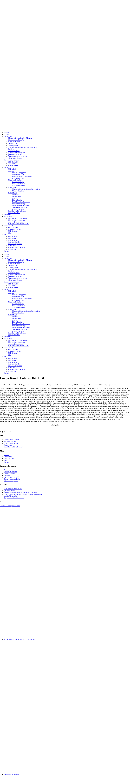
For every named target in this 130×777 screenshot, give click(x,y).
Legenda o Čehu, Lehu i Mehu (22, 176)
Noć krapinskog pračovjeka (21, 205)
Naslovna (7, 132)
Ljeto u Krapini (17, 200)
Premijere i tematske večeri (16, 247)
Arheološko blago (18, 174)
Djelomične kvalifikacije (16, 140)
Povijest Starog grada (19, 173)
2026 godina (12, 163)
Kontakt (6, 251)
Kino (5, 235)
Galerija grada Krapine (11, 160)
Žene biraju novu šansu (15, 222)
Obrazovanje (8, 136)
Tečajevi (11, 149)
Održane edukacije (14, 151)
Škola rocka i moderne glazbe (17, 156)
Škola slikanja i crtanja (15, 154)
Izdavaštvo (7, 214)
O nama (6, 134)
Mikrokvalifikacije (14, 142)
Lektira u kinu (12, 240)
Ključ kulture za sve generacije (18, 218)
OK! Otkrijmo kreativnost (16, 220)
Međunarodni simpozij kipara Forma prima (26, 189)
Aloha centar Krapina (15, 158)
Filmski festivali (13, 245)
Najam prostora (9, 225)
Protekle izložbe (13, 165)
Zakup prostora (13, 227)
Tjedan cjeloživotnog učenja (17, 152)
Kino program (12, 236)
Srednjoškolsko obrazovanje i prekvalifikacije (22, 147)
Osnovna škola (13, 145)
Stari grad (11, 171)
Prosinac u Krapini (18, 209)
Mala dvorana (12, 231)
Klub (9, 233)
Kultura (6, 167)
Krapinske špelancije (18, 204)
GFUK (14, 198)
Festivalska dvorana (14, 229)
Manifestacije (12, 193)
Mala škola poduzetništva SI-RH (18, 224)
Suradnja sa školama (18, 185)
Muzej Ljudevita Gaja (15, 180)
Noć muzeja (16, 194)
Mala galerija (12, 169)
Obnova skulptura (18, 191)
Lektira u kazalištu (14, 213)
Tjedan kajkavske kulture (20, 207)
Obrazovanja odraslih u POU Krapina (20, 138)
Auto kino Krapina (14, 242)
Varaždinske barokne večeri (21, 202)
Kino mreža (12, 238)
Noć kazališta (16, 196)
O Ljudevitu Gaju (18, 182)
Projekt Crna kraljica (18, 178)
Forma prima (12, 187)
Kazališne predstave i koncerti (17, 211)
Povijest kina (12, 249)
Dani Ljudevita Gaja (18, 183)
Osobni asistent (13, 143)
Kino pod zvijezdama (15, 244)
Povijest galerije (13, 162)
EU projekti (8, 216)
